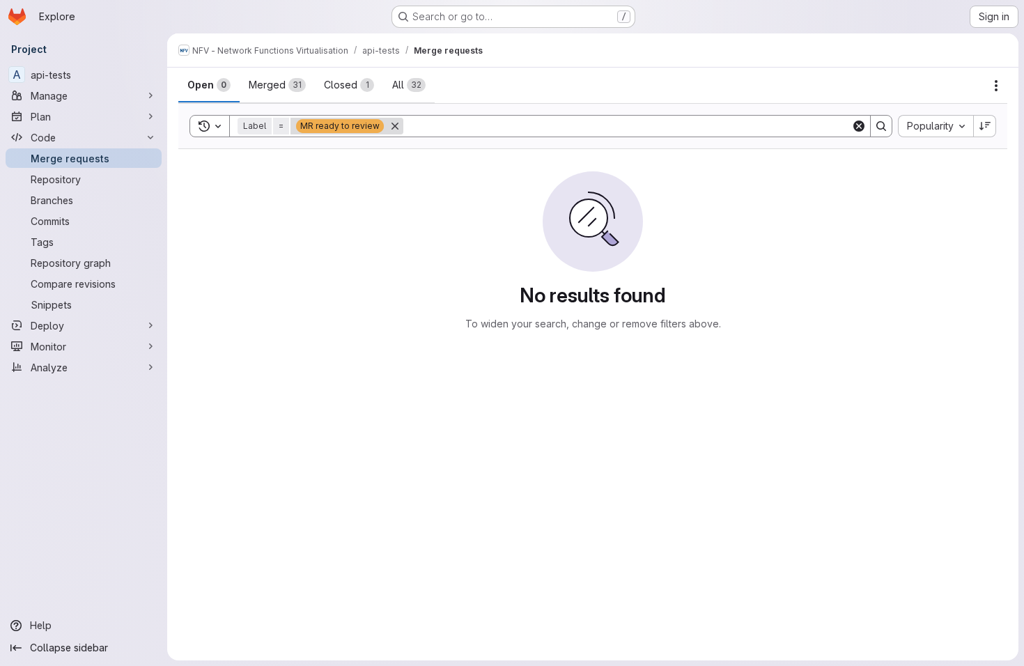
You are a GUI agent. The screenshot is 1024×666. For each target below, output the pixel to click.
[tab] (209, 85)
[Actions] (996, 86)
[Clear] (859, 126)
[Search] (881, 126)
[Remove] (395, 126)
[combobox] (935, 126)
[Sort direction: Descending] (985, 126)
